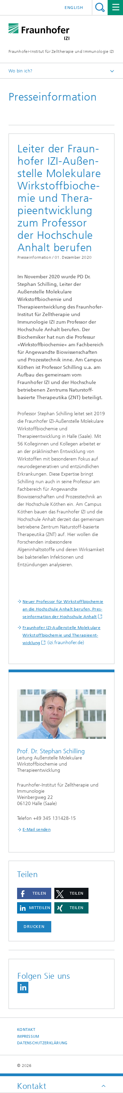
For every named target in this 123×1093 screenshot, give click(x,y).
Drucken (34, 926)
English (74, 7)
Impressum (28, 1036)
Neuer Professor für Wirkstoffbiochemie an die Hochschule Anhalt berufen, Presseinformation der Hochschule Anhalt (63, 609)
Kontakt (26, 1029)
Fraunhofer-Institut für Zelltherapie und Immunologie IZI (61, 51)
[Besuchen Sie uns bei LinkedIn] (22, 987)
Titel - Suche (100, 7)
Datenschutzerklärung (42, 1043)
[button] (34, 893)
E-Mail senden (37, 829)
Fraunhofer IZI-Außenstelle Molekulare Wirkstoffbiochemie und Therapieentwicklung (61, 635)
